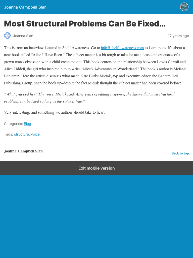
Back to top (180, 153)
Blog (27, 123)
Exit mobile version (96, 168)
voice (35, 134)
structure (21, 134)
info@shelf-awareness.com (122, 47)
